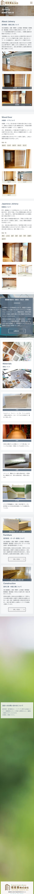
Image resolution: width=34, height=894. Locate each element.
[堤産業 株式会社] (17, 887)
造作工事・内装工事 (17, 580)
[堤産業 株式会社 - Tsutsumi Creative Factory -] (9, 2)
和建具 (17, 105)
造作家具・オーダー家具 (17, 531)
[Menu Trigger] (31, 3)
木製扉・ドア (17, 88)
